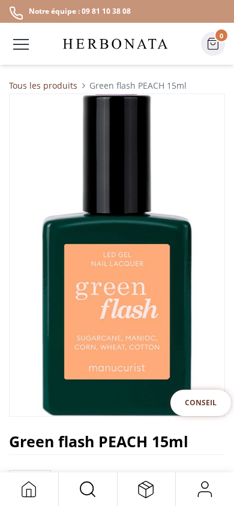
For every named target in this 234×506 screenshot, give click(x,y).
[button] (88, 489)
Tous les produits (43, 85)
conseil (201, 402)
